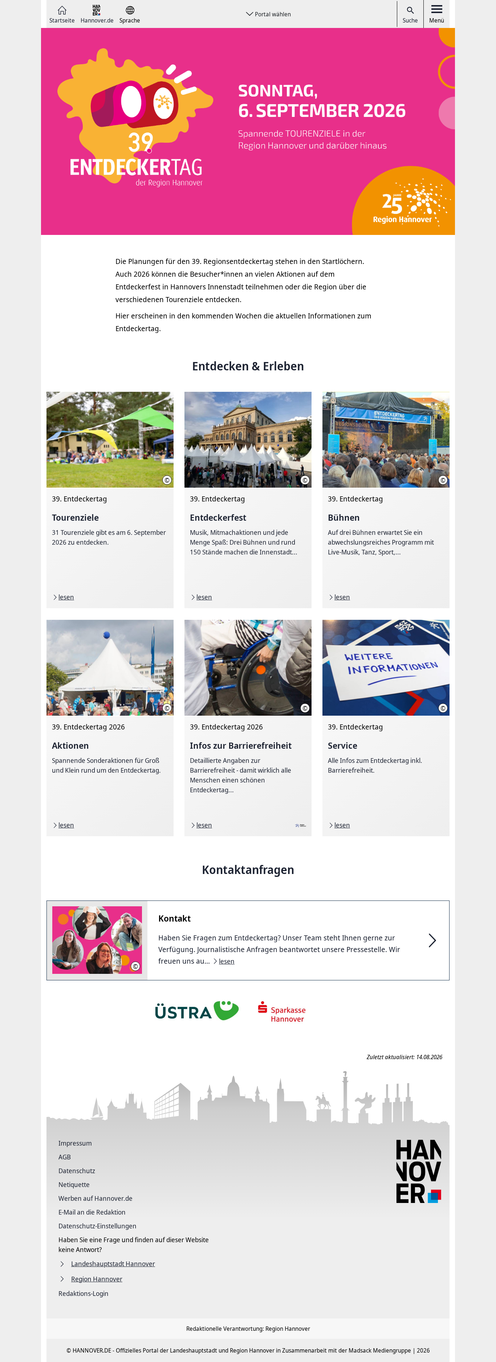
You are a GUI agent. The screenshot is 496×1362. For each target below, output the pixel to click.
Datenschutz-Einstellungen (97, 1226)
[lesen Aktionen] (110, 728)
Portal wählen (273, 14)
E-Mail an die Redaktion (92, 1212)
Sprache (129, 19)
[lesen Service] (386, 728)
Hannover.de (97, 19)
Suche (410, 20)
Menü (436, 20)
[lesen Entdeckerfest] (248, 500)
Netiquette (74, 1184)
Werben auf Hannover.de (95, 1198)
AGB (64, 1157)
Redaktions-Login (83, 1293)
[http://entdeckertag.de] (248, 132)
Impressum (75, 1143)
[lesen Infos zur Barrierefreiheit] (248, 728)
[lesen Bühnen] (386, 500)
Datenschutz (76, 1170)
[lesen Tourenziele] (110, 500)
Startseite (62, 19)
